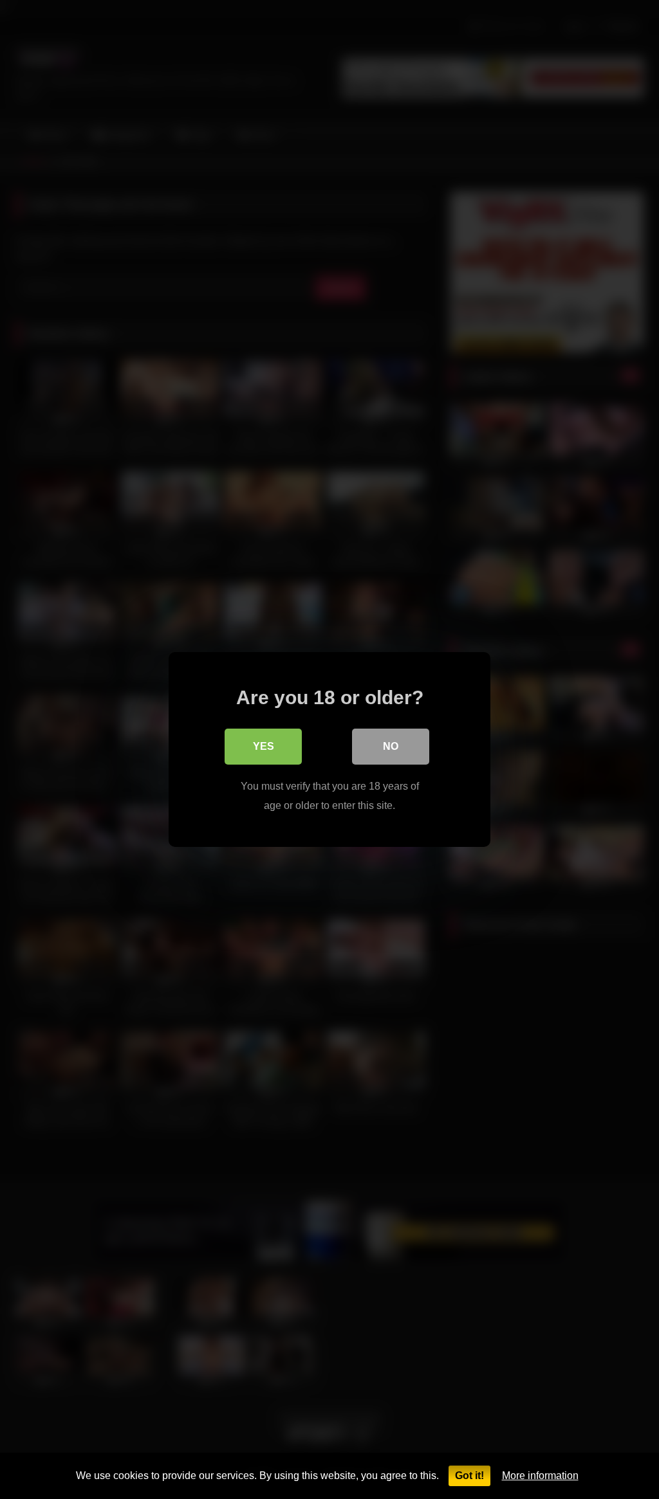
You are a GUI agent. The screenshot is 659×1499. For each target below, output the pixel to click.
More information (540, 1475)
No (390, 746)
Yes (263, 746)
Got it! (469, 1475)
